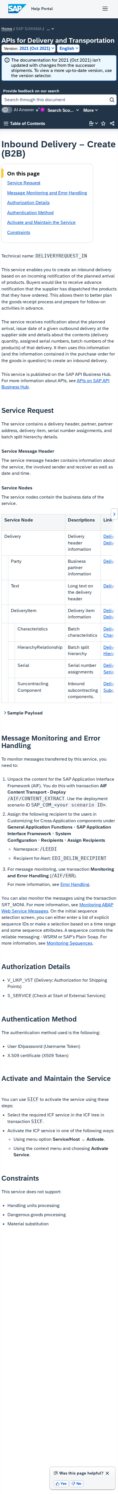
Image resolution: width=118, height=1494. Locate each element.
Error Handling (74, 884)
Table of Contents (24, 123)
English (67, 48)
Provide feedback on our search (31, 91)
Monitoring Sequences (69, 943)
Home (6, 29)
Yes (61, 1483)
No (76, 1483)
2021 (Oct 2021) (27, 48)
